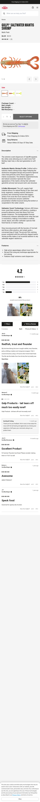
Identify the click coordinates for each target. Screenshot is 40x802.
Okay (20, 799)
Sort (20, 329)
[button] (7, 39)
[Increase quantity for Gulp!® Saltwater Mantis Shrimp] (10, 117)
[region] (20, 310)
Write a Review (32, 324)
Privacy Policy (16, 795)
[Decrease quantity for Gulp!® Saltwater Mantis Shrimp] (3, 117)
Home (4, 19)
